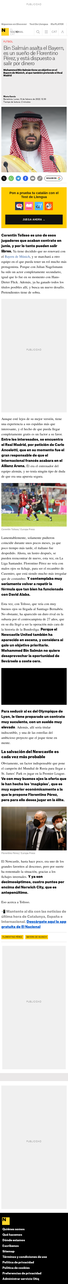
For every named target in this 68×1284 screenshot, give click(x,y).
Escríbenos (10, 1246)
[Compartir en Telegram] (18, 178)
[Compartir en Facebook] (25, 178)
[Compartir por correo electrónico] (32, 178)
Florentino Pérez (12, 937)
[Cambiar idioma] (54, 32)
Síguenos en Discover (14, 24)
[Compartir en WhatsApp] (11, 178)
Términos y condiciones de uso (24, 1257)
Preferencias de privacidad (21, 1273)
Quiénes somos (13, 1229)
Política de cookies (16, 1268)
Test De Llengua (38, 24)
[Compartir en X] (4, 178)
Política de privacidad (18, 1262)
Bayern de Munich (36, 937)
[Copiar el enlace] (39, 178)
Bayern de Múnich (17, 256)
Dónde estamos (13, 1240)
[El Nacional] (5, 32)
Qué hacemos (12, 1234)
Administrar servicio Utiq (20, 1279)
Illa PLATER (57, 24)
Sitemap (8, 1251)
